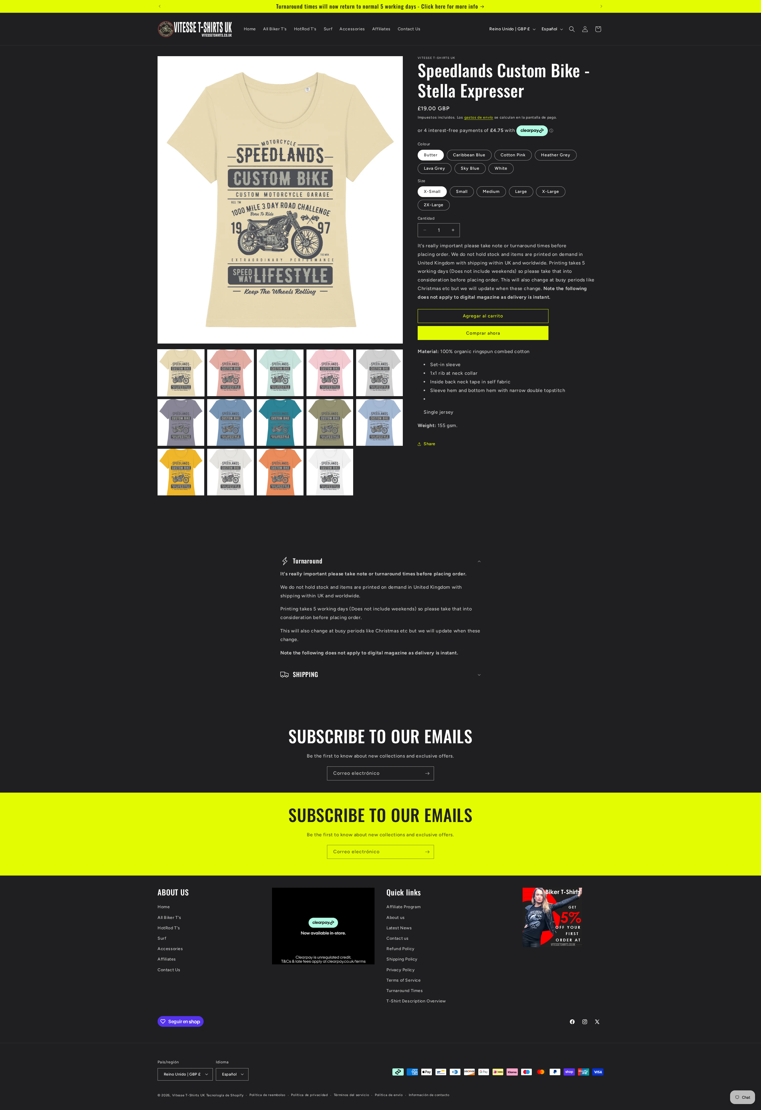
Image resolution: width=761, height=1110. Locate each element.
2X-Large (434, 204)
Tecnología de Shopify (225, 1095)
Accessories (170, 949)
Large (521, 191)
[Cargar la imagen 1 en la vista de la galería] (181, 372)
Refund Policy (400, 949)
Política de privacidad (309, 1095)
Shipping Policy (402, 959)
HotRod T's (169, 927)
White (501, 168)
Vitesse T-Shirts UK (188, 1095)
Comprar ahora (483, 333)
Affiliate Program (403, 907)
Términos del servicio (351, 1095)
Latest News (399, 927)
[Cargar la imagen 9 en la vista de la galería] (329, 422)
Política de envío (389, 1095)
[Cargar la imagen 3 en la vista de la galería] (280, 372)
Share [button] (429, 443)
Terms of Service (403, 980)
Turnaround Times (404, 990)
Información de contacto (429, 1095)
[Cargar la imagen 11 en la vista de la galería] (181, 472)
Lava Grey (434, 168)
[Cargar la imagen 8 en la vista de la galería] (280, 422)
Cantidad (426, 218)
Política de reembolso (267, 1095)
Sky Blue (470, 168)
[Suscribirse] (427, 773)
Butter (431, 155)
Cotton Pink (513, 155)
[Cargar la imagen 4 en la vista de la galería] (329, 372)
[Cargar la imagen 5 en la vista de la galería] (379, 372)
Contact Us (169, 969)
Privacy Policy (400, 969)
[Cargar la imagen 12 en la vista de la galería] (230, 472)
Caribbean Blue (469, 155)
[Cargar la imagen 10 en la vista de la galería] (379, 422)
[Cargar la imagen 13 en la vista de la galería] (280, 472)
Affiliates (167, 959)
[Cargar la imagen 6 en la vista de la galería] (181, 422)
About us (395, 917)
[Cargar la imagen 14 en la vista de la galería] (329, 472)
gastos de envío (478, 117)
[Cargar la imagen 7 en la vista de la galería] (230, 422)
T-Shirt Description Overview (416, 1001)
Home (164, 907)
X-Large (550, 191)
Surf (162, 938)
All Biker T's (169, 917)
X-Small (432, 191)
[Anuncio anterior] (159, 6)
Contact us (397, 938)
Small (462, 191)
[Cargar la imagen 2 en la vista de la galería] (230, 372)
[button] (571, 29)
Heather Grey (555, 155)
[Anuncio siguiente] (601, 6)
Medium (491, 191)
